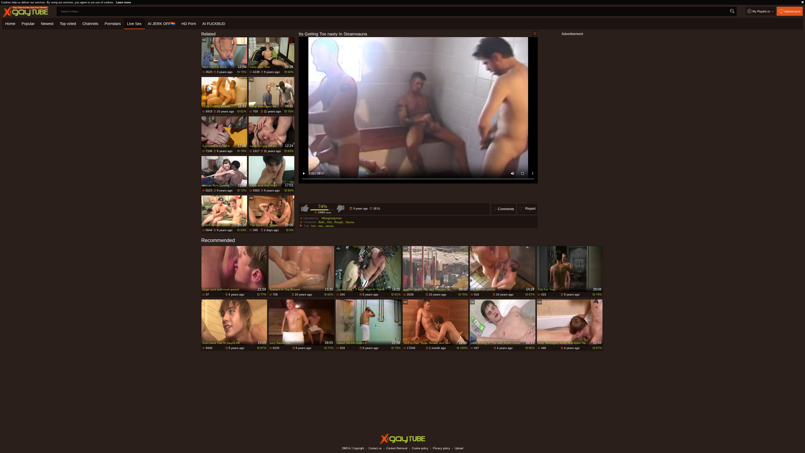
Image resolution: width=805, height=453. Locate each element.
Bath (321, 222)
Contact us (375, 448)
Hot (329, 222)
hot (313, 226)
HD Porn (189, 24)
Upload (459, 448)
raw (320, 226)
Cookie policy (420, 448)
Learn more (123, 2)
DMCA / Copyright (353, 448)
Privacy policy (441, 448)
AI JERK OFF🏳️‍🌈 (161, 24)
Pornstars (113, 24)
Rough (338, 222)
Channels (90, 24)
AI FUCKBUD (213, 24)
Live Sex (134, 24)
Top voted (68, 24)
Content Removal (396, 448)
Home (10, 24)
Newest (47, 24)
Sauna (349, 222)
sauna (329, 226)
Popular (28, 24)
